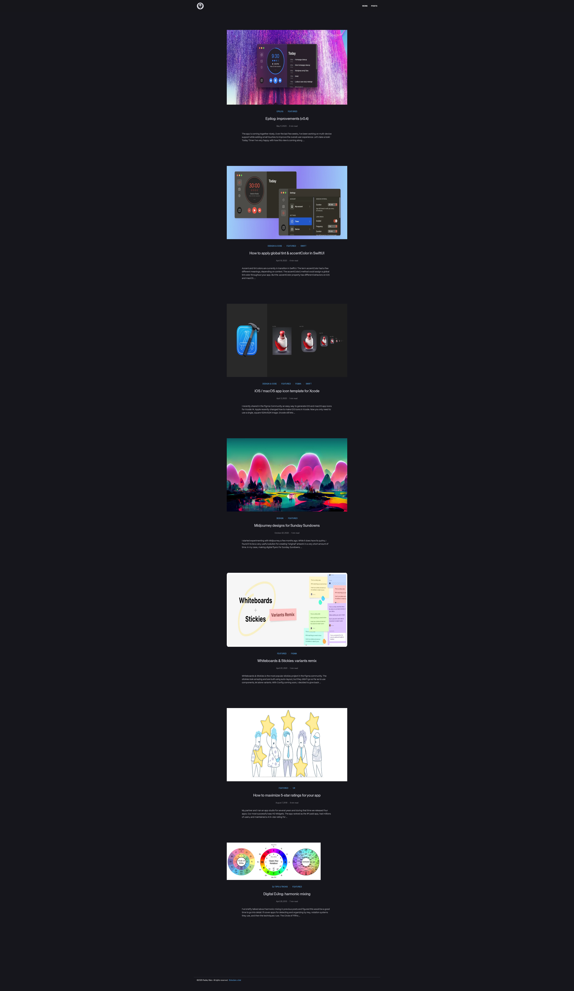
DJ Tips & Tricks (280, 887)
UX (294, 788)
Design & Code (275, 246)
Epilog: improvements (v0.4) (287, 118)
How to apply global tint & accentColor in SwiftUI (286, 253)
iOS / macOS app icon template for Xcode (287, 391)
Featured (292, 111)
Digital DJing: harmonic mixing (286, 894)
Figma (298, 384)
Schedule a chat (235, 980)
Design (280, 518)
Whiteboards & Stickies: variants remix (287, 661)
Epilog (280, 111)
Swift (303, 246)
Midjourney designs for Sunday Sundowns (287, 525)
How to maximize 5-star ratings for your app (287, 795)
